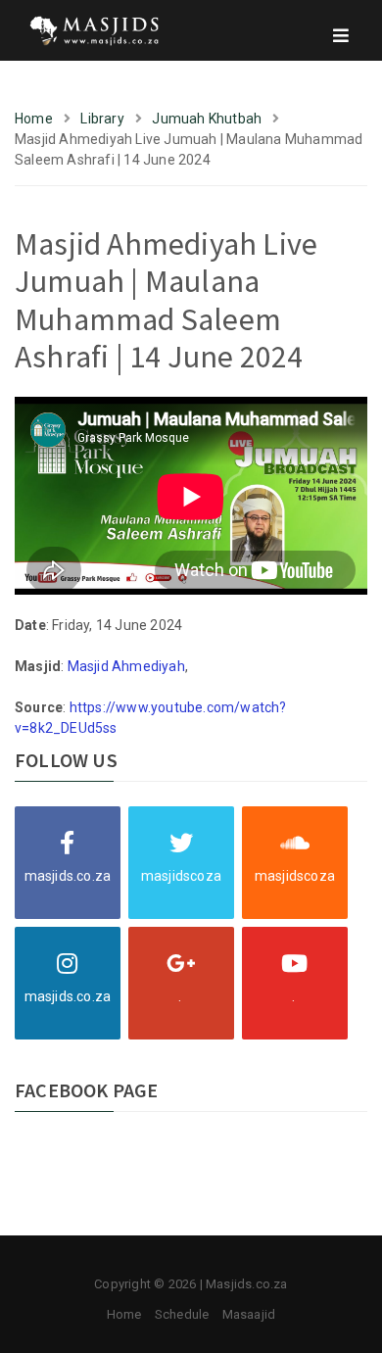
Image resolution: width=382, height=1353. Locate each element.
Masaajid (249, 1314)
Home (34, 118)
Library (101, 118)
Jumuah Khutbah (207, 118)
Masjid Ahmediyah (126, 666)
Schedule (182, 1314)
